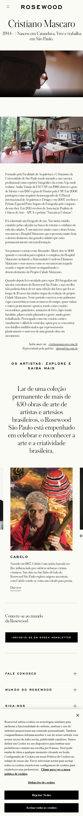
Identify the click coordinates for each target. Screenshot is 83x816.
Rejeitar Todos (41, 795)
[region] (41, 73)
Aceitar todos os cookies (41, 807)
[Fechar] (78, 715)
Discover (15, 587)
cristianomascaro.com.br (63, 344)
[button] (53, 89)
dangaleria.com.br (67, 348)
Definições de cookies (41, 782)
